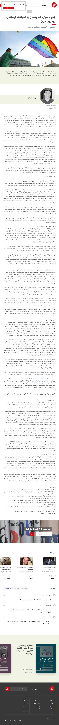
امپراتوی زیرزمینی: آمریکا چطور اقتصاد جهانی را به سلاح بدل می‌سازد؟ (24, 649)
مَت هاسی (31, 576)
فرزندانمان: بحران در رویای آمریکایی (20, 379)
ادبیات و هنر (37, 700)
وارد (18, 588)
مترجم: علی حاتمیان (51, 105)
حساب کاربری (25, 700)
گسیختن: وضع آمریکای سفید (39, 381)
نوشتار (51, 700)
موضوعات (44, 5)
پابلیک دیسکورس (51, 116)
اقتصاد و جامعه (37, 703)
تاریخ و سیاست (37, 706)
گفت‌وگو (51, 706)
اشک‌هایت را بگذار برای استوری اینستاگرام (25, 568)
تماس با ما (25, 706)
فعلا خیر (10, 8)
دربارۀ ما (26, 703)
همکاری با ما (25, 709)
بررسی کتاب (50, 703)
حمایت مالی (25, 711)
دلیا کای (9, 576)
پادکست (51, 709)
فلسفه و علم (37, 709)
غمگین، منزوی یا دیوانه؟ (49, 567)
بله (4, 8)
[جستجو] (26, 5)
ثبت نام (9, 588)
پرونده (51, 711)
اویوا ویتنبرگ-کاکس (52, 576)
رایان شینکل (32, 97)
